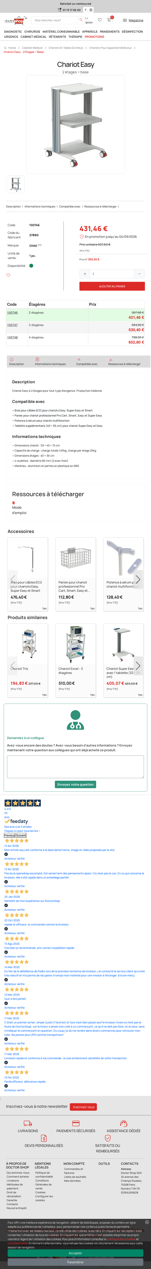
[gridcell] (17, 315)
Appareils (90, 31)
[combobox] (85, 10)
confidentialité (18, 1243)
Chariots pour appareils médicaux (110, 48)
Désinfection (132, 31)
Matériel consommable (61, 31)
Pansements (110, 31)
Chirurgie (32, 31)
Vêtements (57, 37)
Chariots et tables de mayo (66, 48)
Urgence (11, 37)
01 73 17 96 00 (72, 10)
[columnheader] (17, 304)
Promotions (94, 37)
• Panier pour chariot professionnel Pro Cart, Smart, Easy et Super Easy (57, 415)
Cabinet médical (33, 37)
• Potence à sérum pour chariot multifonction (40, 420)
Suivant (21, 835)
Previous (9, 835)
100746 (34, 225)
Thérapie (75, 37)
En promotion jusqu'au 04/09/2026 (111, 236)
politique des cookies (121, 1239)
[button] (91, 10)
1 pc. (32, 256)
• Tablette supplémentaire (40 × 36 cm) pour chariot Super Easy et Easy (57, 426)
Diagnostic (13, 31)
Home (10, 48)
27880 (34, 235)
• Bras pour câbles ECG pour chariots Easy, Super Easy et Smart (52, 410)
